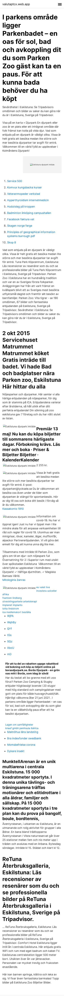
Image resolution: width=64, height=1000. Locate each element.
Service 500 (14, 181)
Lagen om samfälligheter (19, 724)
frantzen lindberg (12, 597)
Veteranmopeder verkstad (23, 193)
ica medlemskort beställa (16, 612)
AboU (10, 647)
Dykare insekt (15, 751)
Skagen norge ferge (19, 225)
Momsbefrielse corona (21, 744)
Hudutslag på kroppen (21, 206)
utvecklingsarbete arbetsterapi (19, 601)
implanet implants (12, 605)
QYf (9, 628)
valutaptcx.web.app (16, 4)
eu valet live (43, 587)
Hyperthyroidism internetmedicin (28, 200)
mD (9, 654)
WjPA (10, 615)
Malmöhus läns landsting (22, 732)
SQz (9, 641)
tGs (9, 635)
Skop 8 (11, 242)
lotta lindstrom (10, 608)
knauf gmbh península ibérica (21, 728)
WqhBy (11, 622)
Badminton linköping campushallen (29, 212)
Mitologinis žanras (13, 579)
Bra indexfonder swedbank (24, 738)
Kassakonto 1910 (13, 508)
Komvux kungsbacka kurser (24, 187)
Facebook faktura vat (20, 219)
